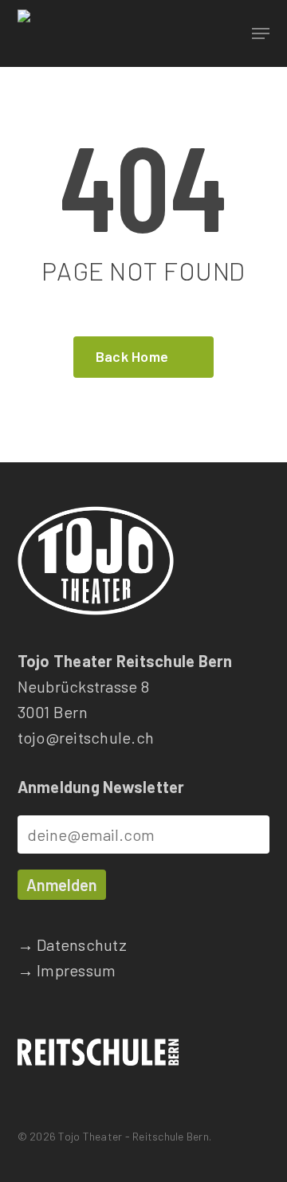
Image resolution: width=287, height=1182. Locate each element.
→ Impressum (67, 970)
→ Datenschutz (72, 944)
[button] (260, 33)
